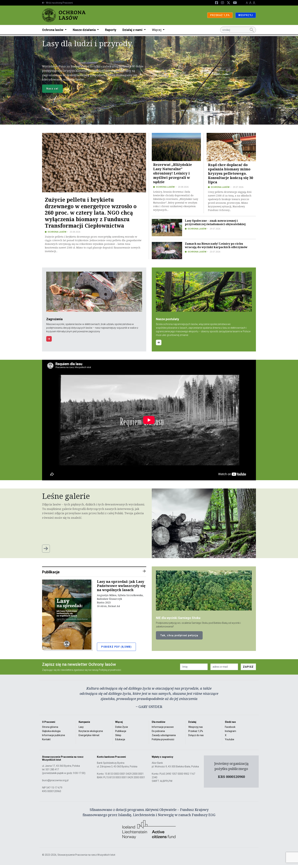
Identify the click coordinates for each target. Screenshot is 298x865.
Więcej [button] (157, 30)
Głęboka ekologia (51, 731)
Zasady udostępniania (164, 735)
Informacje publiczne (53, 735)
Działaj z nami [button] (132, 30)
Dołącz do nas (196, 735)
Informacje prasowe (163, 727)
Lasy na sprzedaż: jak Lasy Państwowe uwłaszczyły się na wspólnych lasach (121, 586)
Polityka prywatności (163, 739)
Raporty (110, 30)
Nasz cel (52, 88)
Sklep (118, 735)
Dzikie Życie (121, 727)
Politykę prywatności (110, 670)
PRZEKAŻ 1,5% (220, 15)
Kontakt (46, 739)
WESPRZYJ (245, 15)
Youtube (229, 739)
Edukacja (120, 739)
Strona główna (50, 727)
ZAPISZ (248, 666)
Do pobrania (158, 731)
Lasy (81, 727)
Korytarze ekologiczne (91, 731)
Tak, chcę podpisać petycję (179, 635)
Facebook (230, 727)
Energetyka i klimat (89, 735)
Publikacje (94, 571)
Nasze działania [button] (84, 30)
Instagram (230, 731)
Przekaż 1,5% (195, 731)
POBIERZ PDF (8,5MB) (116, 646)
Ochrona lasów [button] (53, 30)
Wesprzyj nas (195, 727)
